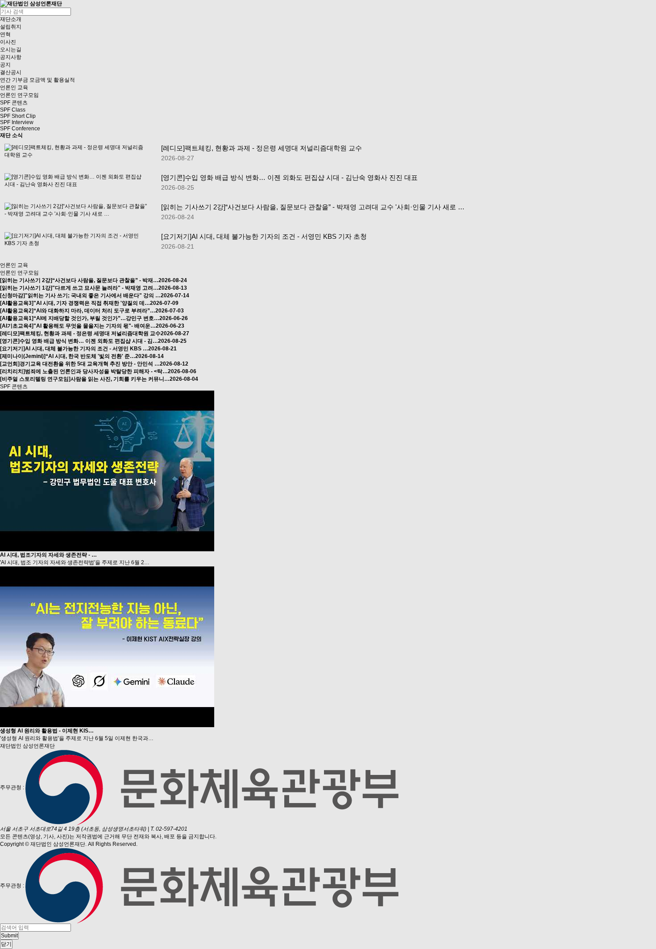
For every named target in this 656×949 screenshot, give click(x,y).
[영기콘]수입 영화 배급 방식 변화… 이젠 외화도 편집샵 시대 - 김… (93, 341)
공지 (5, 65)
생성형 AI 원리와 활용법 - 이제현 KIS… (47, 731)
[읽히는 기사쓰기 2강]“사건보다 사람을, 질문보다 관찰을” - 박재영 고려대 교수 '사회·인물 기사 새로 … (313, 207)
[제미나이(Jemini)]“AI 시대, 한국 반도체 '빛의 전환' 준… (82, 356)
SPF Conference (20, 128)
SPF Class (12, 110)
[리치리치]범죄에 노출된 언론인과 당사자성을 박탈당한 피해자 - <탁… (98, 371)
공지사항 (10, 57)
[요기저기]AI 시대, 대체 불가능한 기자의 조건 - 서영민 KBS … (88, 348)
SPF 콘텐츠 (14, 103)
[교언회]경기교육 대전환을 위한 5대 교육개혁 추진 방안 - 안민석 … (94, 364)
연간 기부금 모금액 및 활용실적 (37, 80)
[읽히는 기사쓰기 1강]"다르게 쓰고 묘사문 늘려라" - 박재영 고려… (93, 288)
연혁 (5, 34)
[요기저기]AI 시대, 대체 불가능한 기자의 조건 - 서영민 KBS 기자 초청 (264, 236)
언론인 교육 (14, 87)
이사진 (8, 42)
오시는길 (10, 49)
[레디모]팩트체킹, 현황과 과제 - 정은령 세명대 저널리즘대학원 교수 (261, 148)
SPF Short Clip (18, 116)
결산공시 (10, 72)
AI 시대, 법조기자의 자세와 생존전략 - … (48, 555)
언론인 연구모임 (19, 95)
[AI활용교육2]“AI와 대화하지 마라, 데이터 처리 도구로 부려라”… (92, 311)
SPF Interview (16, 122)
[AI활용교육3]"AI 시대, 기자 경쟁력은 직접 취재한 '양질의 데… (89, 303)
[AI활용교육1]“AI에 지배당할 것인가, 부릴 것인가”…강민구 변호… (94, 318)
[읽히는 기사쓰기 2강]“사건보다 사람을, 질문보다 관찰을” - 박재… (93, 280)
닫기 (6, 944)
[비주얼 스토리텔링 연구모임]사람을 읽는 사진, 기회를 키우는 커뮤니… (99, 379)
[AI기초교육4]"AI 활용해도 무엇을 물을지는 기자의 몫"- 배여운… (92, 326)
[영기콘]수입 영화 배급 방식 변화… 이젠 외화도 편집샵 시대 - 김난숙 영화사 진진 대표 (289, 177)
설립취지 (10, 27)
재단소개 (10, 19)
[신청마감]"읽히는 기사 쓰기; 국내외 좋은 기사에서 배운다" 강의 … (94, 295)
